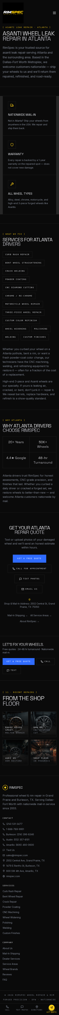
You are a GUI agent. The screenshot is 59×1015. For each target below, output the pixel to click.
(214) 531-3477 (14, 823)
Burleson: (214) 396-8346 (20, 834)
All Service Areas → (41, 615)
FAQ (5, 979)
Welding (7, 927)
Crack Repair (10, 901)
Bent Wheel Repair (13, 896)
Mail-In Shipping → (18, 615)
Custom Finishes (11, 933)
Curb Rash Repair (12, 891)
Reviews (7, 974)
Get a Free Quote (29, 558)
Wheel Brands (10, 969)
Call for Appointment (31, 569)
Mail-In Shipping (11, 953)
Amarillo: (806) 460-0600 (20, 844)
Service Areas (10, 964)
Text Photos (31, 579)
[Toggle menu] (54, 13)
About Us (7, 948)
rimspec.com (13, 876)
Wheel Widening (12, 917)
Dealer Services (11, 958)
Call (48, 661)
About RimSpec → (29, 621)
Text (14, 670)
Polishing (7, 922)
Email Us (31, 589)
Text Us (10, 850)
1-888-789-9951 (15, 829)
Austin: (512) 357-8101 (17, 839)
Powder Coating (11, 907)
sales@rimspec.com (17, 855)
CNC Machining (11, 912)
